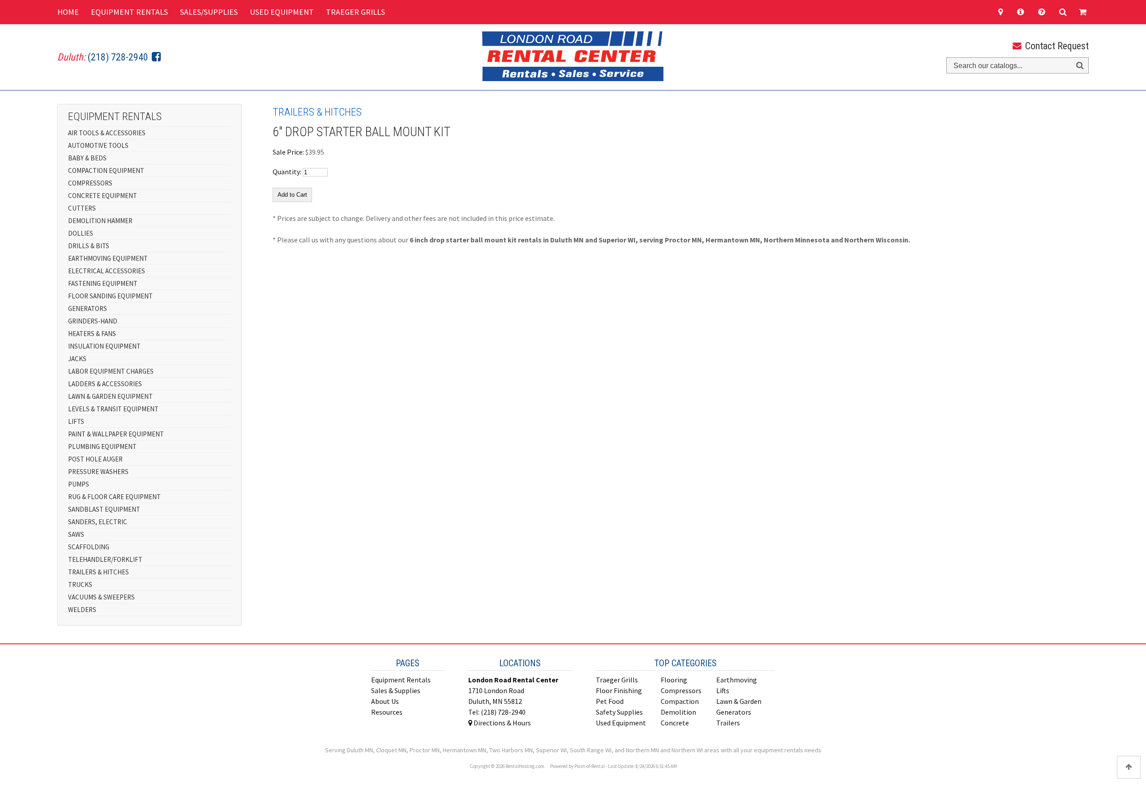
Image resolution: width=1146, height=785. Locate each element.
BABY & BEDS (87, 158)
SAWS (76, 534)
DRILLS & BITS (88, 246)
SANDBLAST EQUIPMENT (104, 509)
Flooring (674, 679)
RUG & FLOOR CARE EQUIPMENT (114, 496)
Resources (386, 711)
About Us (385, 701)
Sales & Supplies (395, 690)
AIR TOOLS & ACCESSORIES (106, 133)
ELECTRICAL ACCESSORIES (106, 271)
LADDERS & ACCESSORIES (105, 384)
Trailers (728, 722)
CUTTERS (82, 208)
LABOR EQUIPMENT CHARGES (111, 371)
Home (68, 12)
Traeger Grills (355, 12)
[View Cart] (1081, 12)
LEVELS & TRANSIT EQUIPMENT (113, 409)
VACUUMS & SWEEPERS (101, 597)
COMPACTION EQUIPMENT (106, 170)
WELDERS (82, 609)
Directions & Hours (501, 722)
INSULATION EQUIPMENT (104, 346)
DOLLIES (80, 233)
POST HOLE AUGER (95, 459)
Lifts (722, 690)
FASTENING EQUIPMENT (102, 283)
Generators (733, 711)
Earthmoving (736, 679)
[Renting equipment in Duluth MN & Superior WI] (1042, 12)
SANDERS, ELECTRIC (97, 522)
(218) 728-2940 (118, 57)
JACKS (77, 358)
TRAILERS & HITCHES (98, 572)
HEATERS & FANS (92, 333)
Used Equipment (282, 12)
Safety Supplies (619, 711)
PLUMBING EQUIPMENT (102, 446)
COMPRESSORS (90, 183)
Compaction (680, 701)
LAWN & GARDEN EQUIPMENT (110, 396)
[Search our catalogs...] (1080, 66)
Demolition (678, 711)
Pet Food (610, 701)
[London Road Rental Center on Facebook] (154, 57)
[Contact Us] (1004, 12)
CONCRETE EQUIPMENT (102, 195)
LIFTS (76, 421)
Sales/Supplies (209, 12)
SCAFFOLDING (88, 547)
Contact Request (1056, 46)
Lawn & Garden (738, 701)
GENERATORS (87, 308)
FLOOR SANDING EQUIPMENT (110, 296)
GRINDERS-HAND (92, 321)
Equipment (129, 12)
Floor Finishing (619, 690)
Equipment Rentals (401, 679)
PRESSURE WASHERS (98, 471)
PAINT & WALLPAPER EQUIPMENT (116, 434)
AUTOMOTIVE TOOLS (98, 145)
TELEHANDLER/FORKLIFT (105, 559)
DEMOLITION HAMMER (100, 220)
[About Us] (1021, 12)
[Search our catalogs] (1063, 12)
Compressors (681, 690)
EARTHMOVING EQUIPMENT (108, 258)
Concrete (675, 722)
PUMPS (78, 484)
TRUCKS (80, 584)
